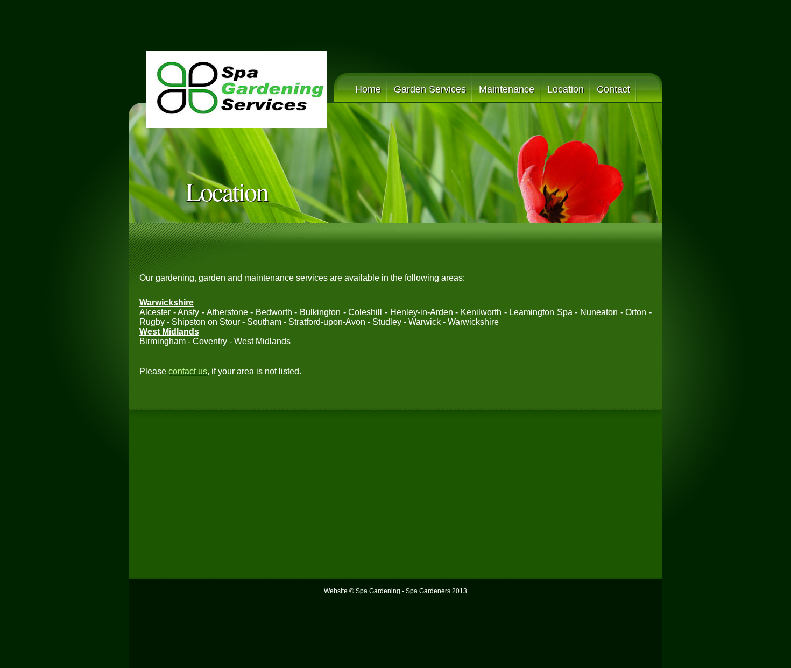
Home (368, 89)
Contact (613, 89)
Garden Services (430, 89)
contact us (187, 371)
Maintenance (506, 89)
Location (565, 89)
